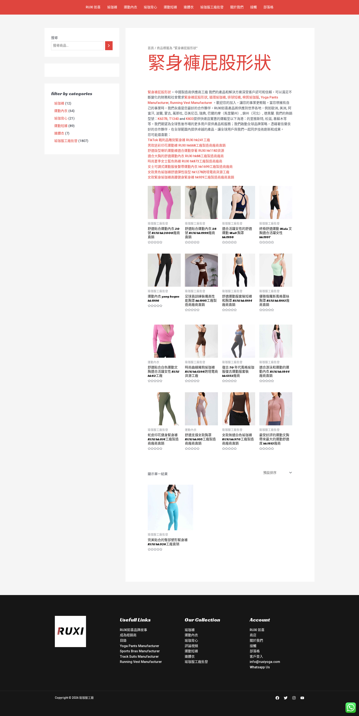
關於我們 (236, 7)
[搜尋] (109, 45)
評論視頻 (191, 646)
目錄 (123, 641)
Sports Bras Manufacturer (140, 651)
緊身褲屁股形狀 (159, 92)
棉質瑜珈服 (250, 97)
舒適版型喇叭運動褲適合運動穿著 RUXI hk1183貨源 (186, 151)
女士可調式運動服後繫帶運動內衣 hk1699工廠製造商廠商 (190, 167)
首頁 (151, 48)
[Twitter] (286, 698)
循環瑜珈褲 (217, 97)
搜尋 (54, 38)
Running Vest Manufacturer (191, 103)
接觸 (253, 7)
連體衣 (189, 7)
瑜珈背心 (150, 7)
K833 (190, 119)
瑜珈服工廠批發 (212, 7)
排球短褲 (234, 97)
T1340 (174, 119)
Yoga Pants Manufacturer (139, 646)
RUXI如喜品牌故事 (133, 630)
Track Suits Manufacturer (139, 657)
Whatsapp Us (260, 667)
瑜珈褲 (112, 7)
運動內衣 (130, 7)
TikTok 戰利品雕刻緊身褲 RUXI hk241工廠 (179, 140)
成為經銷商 (128, 635)
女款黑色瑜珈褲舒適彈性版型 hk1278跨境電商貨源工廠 (188, 172)
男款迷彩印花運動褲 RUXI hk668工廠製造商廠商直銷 (187, 145)
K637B (162, 119)
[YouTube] (302, 698)
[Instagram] (294, 698)
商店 (253, 635)
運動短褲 (170, 7)
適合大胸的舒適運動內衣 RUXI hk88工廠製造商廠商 (186, 156)
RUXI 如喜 (93, 7)
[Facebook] (277, 698)
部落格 (268, 7)
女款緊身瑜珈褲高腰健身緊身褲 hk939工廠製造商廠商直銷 (191, 177)
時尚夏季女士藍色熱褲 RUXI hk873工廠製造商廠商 (185, 161)
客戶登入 (256, 657)
